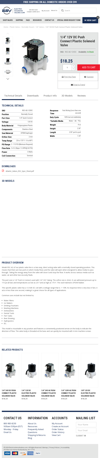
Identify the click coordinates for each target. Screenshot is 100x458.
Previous (7, 34)
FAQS (28, 20)
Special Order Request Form (68, 20)
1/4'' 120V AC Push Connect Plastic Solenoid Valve (68, 393)
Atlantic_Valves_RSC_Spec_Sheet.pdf (20, 171)
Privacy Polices (54, 447)
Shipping (19, 20)
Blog (30, 438)
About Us (54, 10)
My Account (45, 11)
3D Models (67, 95)
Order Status (58, 429)
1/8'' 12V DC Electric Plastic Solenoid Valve (88, 393)
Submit (80, 435)
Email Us (7, 432)
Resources (37, 20)
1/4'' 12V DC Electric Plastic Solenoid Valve (29, 393)
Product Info (50, 95)
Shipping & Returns (37, 435)
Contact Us (49, 20)
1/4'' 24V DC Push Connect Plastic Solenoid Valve (9, 393)
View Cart (56, 435)
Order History (58, 432)
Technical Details (13, 95)
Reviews (81, 95)
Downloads (33, 95)
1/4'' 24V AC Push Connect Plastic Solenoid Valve (48, 393)
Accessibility (65, 447)
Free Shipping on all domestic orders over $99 (50, 2)
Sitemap (45, 447)
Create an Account (60, 426)
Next (7, 79)
